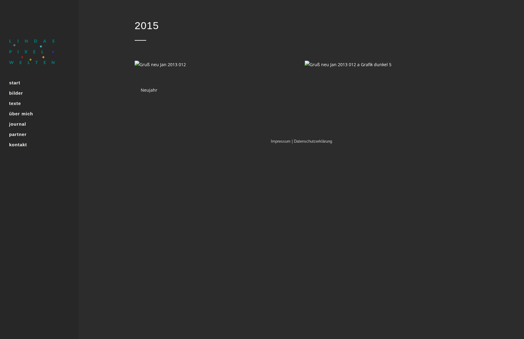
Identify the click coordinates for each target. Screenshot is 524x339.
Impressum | (282, 141)
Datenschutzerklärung (313, 141)
